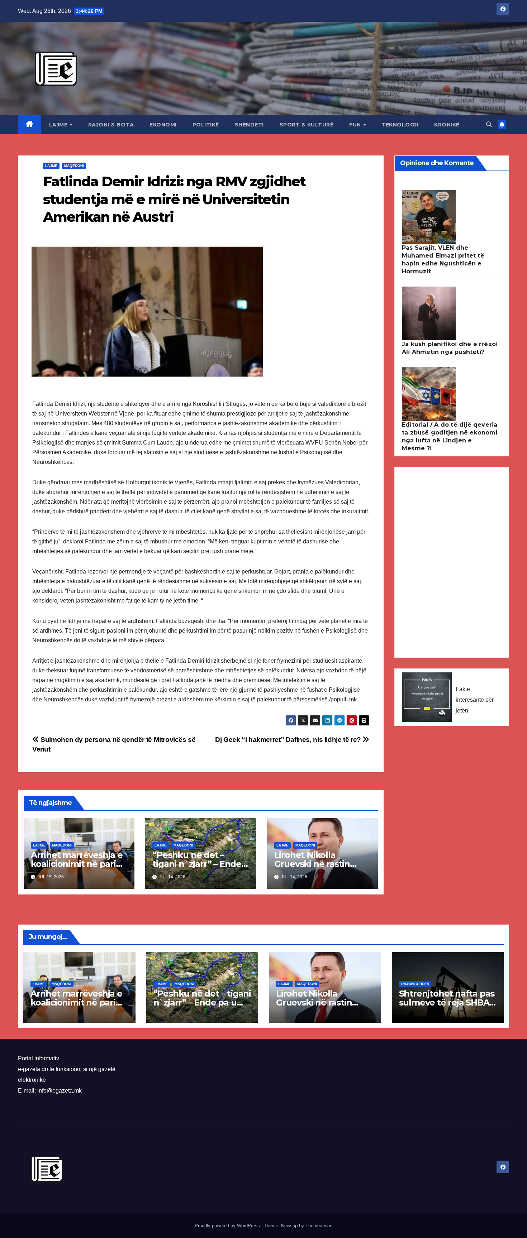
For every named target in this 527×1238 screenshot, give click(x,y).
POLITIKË (206, 124)
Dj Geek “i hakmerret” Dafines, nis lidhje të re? (288, 739)
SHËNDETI (249, 124)
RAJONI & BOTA (111, 124)
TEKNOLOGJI (399, 124)
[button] (489, 124)
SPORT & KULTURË (307, 124)
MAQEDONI (74, 166)
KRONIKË (447, 124)
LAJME (59, 124)
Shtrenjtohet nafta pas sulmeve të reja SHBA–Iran (447, 1002)
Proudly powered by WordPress (228, 1225)
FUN (355, 124)
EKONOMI (163, 124)
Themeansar (318, 1225)
